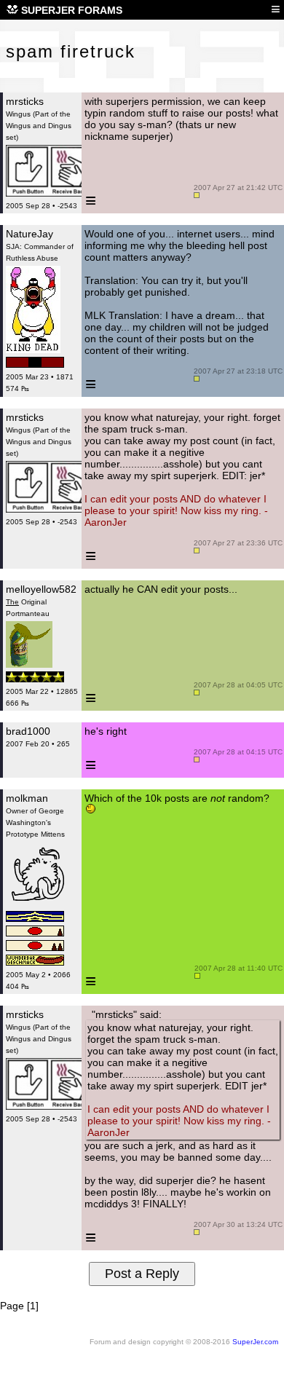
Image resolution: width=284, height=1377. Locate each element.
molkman (27, 798)
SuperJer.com (255, 1342)
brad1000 (28, 731)
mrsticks (25, 101)
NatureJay (29, 234)
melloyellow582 (41, 589)
